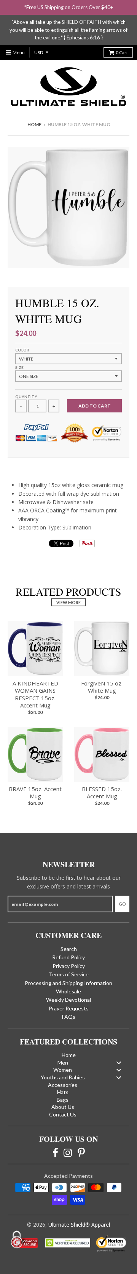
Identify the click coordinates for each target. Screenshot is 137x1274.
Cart (122, 52)
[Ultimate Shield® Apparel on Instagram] (68, 1152)
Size (19, 367)
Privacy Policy (69, 966)
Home (34, 124)
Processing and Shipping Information (68, 983)
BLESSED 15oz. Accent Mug (102, 792)
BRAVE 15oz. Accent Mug (35, 792)
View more (68, 602)
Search (69, 949)
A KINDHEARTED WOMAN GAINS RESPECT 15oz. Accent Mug (35, 694)
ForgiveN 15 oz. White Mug (102, 687)
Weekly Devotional (68, 999)
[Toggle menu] (119, 1062)
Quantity (26, 396)
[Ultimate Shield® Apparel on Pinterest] (81, 1152)
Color (22, 350)
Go (122, 903)
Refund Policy (68, 957)
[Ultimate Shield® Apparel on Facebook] (55, 1152)
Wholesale (68, 991)
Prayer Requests (69, 1008)
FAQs (68, 1016)
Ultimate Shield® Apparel (79, 1224)
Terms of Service (69, 974)
